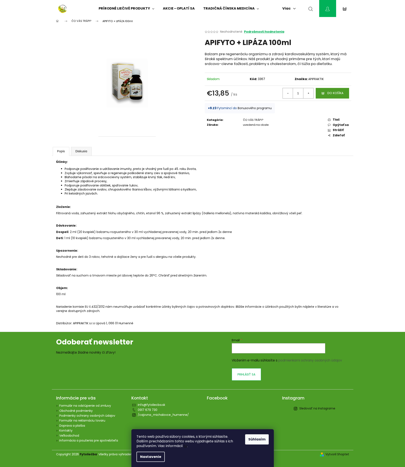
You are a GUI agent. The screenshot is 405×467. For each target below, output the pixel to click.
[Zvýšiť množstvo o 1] (308, 93)
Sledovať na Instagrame (317, 408)
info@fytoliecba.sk (151, 405)
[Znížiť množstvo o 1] (288, 93)
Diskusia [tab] (81, 151)
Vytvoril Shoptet (337, 454)
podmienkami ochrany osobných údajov (310, 360)
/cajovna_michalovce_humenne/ (163, 415)
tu (185, 445)
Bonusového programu (255, 108)
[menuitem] (126, 8)
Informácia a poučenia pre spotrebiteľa (88, 440)
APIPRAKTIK (316, 79)
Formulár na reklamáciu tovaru (82, 420)
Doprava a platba (72, 425)
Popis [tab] (61, 151)
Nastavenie (150, 456)
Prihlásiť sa (246, 374)
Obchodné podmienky (76, 411)
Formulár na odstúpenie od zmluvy (85, 406)
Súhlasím (257, 439)
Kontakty (65, 430)
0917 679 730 (147, 410)
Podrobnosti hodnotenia (264, 32)
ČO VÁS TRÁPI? (253, 120)
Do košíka (335, 93)
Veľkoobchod (69, 435)
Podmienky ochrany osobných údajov (87, 415)
